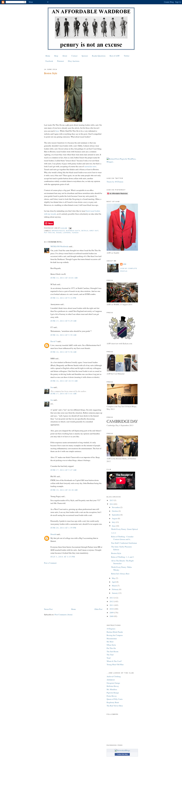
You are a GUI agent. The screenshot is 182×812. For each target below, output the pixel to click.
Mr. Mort (110, 641)
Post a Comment (50, 563)
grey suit (93, 230)
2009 (112, 612)
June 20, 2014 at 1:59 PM (63, 527)
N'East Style (111, 645)
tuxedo (75, 232)
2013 (112, 597)
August (115, 518)
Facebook (49, 61)
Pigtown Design (113, 692)
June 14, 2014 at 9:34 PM (63, 298)
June (114, 526)
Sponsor (85, 55)
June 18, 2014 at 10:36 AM (64, 490)
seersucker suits (90, 166)
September (116, 514)
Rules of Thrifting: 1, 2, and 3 (122, 557)
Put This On (49, 232)
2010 (112, 609)
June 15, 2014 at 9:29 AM (63, 321)
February (115, 589)
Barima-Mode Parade (115, 632)
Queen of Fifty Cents (115, 699)
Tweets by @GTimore (115, 181)
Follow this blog (122, 754)
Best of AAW (115, 55)
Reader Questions (99, 55)
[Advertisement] (73, 586)
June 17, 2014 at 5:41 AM (63, 393)
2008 (112, 616)
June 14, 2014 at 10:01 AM (64, 277)
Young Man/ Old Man (115, 664)
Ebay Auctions (73, 61)
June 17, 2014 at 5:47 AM (63, 470)
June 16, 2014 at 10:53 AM (64, 381)
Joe (51, 387)
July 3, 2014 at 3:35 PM (62, 556)
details (84, 230)
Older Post (98, 609)
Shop (56, 55)
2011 (112, 605)
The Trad (110, 654)
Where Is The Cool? (114, 661)
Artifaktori (111, 679)
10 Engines (111, 628)
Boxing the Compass (115, 635)
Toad (108, 658)
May (114, 578)
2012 (112, 601)
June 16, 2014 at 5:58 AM (63, 335)
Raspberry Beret (113, 702)
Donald (53, 534)
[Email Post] (70, 228)
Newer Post (48, 609)
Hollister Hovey (113, 686)
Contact (74, 55)
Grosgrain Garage (113, 683)
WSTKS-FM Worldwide (59, 246)
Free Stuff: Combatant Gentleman (124, 543)
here (57, 131)
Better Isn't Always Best (120, 573)
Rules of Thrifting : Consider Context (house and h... (122, 538)
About (64, 55)
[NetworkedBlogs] (122, 750)
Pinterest (60, 61)
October (115, 511)
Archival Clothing (114, 676)
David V (53, 341)
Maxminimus (112, 638)
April (114, 582)
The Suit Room (112, 651)
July (114, 522)
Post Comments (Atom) (63, 614)
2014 (112, 504)
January (115, 593)
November (116, 507)
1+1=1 (113, 533)
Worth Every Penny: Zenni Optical (124, 529)
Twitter (126, 55)
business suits (73, 230)
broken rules (58, 230)
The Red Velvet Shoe (115, 705)
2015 (112, 500)
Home (48, 55)
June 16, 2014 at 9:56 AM (63, 352)
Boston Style (116, 553)
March (114, 585)
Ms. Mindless (112, 689)
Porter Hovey (112, 696)
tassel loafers (63, 232)
